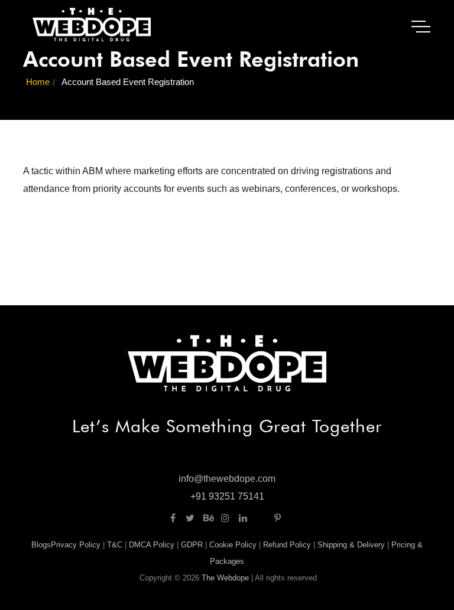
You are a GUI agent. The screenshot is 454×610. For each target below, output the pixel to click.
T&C (114, 544)
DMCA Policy (151, 544)
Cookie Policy (233, 544)
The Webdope (225, 577)
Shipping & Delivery (351, 544)
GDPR (192, 544)
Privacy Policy (75, 544)
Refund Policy (287, 544)
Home (38, 82)
